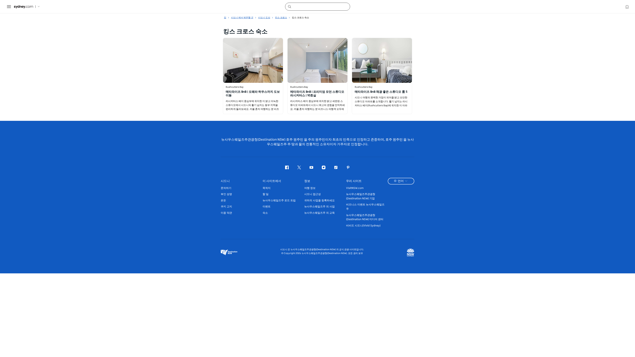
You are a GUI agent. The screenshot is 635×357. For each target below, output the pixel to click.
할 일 (266, 194)
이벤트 (267, 206)
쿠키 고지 (226, 206)
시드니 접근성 (312, 194)
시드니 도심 (264, 18)
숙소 (265, 213)
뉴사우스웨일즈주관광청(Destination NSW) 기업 (360, 196)
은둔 (223, 200)
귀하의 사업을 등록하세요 (319, 200)
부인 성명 (226, 194)
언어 (401, 181)
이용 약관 (226, 213)
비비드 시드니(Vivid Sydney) (363, 225)
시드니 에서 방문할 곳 (242, 18)
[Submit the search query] (289, 6)
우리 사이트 (354, 181)
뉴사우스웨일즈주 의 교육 (319, 213)
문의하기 (226, 188)
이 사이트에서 (272, 181)
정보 (307, 181)
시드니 (225, 181)
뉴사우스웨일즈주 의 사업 (319, 206)
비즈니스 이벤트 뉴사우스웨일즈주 (365, 206)
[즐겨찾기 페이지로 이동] (626, 6)
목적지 (267, 188)
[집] (23, 6)
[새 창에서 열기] (253, 60)
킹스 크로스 (281, 18)
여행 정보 (310, 188)
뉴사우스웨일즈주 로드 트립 (279, 200)
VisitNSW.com (355, 188)
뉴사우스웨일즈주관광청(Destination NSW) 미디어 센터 (364, 217)
